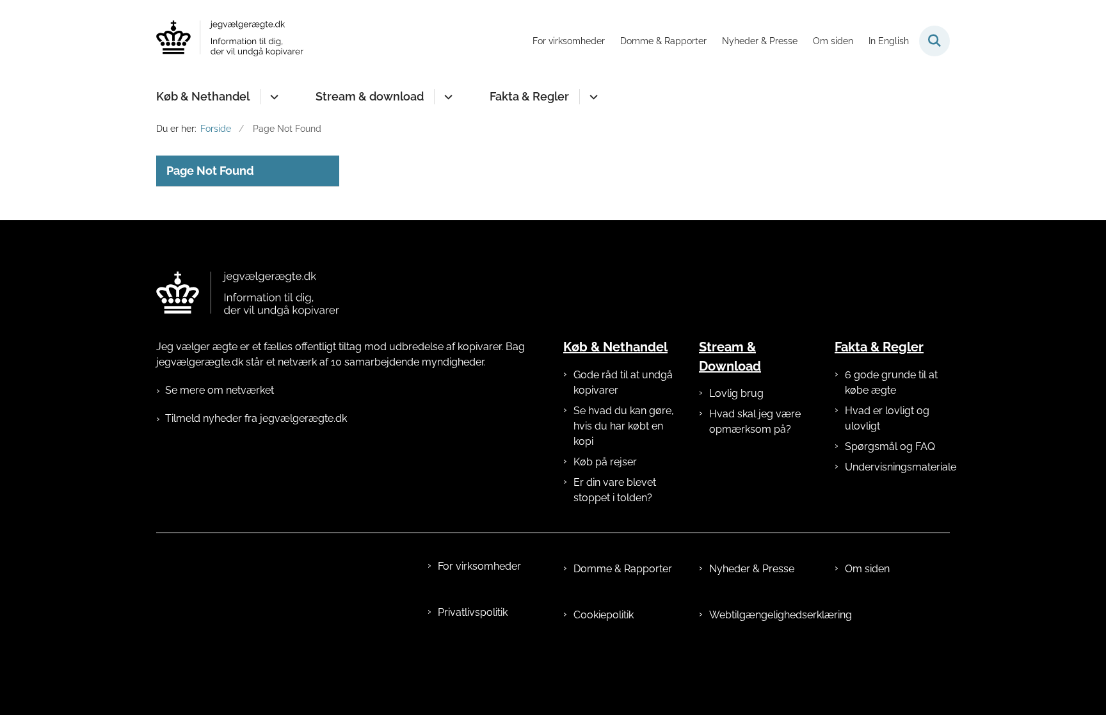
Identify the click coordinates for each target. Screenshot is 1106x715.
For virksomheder (479, 566)
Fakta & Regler (529, 96)
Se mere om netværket (219, 390)
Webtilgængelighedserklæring (761, 615)
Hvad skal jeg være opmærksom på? (755, 421)
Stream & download (370, 96)
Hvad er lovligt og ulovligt (887, 418)
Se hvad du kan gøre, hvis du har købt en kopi (623, 426)
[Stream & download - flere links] (446, 96)
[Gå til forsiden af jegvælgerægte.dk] (229, 40)
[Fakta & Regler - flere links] (591, 96)
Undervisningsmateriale (897, 467)
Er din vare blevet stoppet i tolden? (614, 490)
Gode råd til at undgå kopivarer (623, 382)
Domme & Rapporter (622, 569)
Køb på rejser (605, 462)
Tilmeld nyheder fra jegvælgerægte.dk (256, 418)
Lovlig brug (736, 393)
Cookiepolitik (603, 615)
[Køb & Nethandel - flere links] (272, 96)
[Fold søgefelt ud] (934, 41)
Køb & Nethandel (203, 96)
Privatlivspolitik (473, 612)
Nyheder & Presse (751, 569)
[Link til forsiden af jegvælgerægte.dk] (247, 293)
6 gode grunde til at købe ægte (891, 382)
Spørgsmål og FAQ (890, 446)
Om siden (867, 569)
